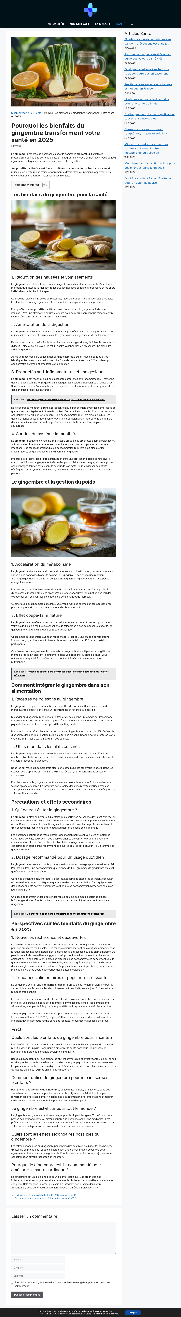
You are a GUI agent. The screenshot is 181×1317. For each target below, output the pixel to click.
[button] (132, 24)
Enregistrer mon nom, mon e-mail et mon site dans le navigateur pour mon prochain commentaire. (62, 1284)
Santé (120, 23)
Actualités (56, 23)
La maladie (103, 23)
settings (114, 1314)
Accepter (133, 1312)
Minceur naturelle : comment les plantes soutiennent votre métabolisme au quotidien (146, 148)
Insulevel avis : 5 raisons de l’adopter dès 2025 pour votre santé (45, 1195)
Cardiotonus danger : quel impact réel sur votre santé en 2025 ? (45, 1198)
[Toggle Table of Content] (43, 185)
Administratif (79, 23)
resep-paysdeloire (21, 113)
